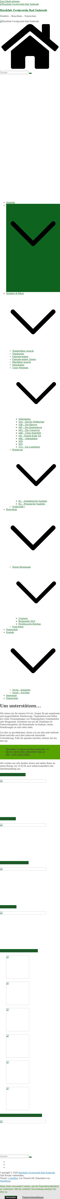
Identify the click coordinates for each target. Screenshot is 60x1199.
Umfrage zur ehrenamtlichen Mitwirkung (32, 274)
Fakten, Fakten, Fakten (23, 268)
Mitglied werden (20, 282)
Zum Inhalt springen (10, 1)
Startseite (10, 202)
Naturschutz (12, 629)
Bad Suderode (19, 279)
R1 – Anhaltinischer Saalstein (32, 501)
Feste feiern (18, 626)
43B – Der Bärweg (27, 424)
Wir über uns (18, 262)
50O (20, 444)
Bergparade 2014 (26, 621)
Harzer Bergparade (21, 567)
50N (20, 441)
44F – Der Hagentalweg (30, 427)
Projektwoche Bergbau (29, 624)
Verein (9, 205)
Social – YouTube (21, 692)
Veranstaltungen (20, 285)
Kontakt (10, 632)
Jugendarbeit (18, 276)
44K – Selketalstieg (27, 438)
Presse (15, 287)
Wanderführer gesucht (23, 351)
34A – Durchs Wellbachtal (31, 421)
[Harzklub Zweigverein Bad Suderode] (30, 69)
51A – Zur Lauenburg (29, 447)
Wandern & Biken (15, 293)
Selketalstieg (24, 419)
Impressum (11, 695)
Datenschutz (12, 698)
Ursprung (23, 618)
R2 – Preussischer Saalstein (31, 503)
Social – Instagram (21, 689)
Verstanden (11, 1197)
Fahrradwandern (20, 356)
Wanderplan (18, 353)
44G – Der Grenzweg (29, 430)
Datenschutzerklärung (33, 1197)
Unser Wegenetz (20, 367)
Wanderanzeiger (20, 265)
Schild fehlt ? (18, 506)
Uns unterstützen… (21, 290)
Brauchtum (11, 509)
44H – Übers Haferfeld (29, 433)
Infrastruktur (18, 365)
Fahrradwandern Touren (24, 359)
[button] (33, 260)
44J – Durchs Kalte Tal (29, 435)
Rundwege (17, 449)
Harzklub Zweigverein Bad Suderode (23, 10)
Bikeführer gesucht (21, 362)
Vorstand (16, 271)
